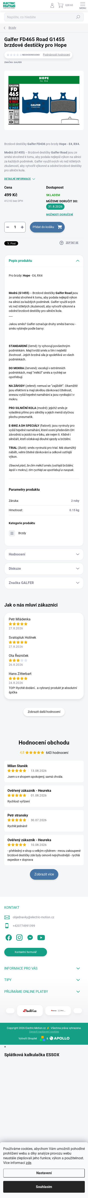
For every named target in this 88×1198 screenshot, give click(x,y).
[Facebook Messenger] (29, 937)
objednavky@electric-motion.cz (33, 917)
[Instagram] (18, 937)
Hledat (78, 17)
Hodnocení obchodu (44, 742)
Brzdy (22, 533)
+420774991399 (24, 925)
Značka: (13, 62)
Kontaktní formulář (26, 952)
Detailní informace (17, 178)
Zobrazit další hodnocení (44, 711)
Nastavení (44, 1173)
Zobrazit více (44, 874)
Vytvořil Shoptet (28, 1038)
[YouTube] (41, 937)
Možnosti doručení (59, 214)
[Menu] (82, 5)
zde (28, 1163)
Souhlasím (44, 1187)
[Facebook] (8, 937)
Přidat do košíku (43, 227)
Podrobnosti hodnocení (56, 54)
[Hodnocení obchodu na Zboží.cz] (29, 1011)
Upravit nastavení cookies (44, 1031)
